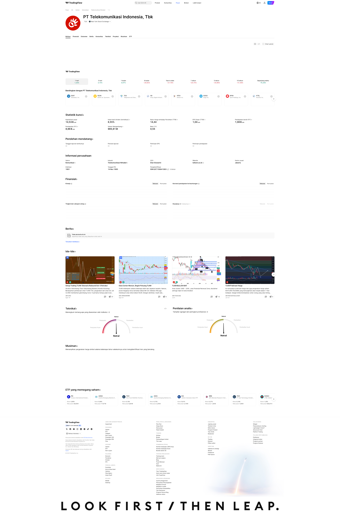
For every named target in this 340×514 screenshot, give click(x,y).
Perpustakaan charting (259, 426)
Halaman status (160, 494)
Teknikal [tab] (108, 36)
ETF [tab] (130, 36)
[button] (161, 3)
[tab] (155, 183)
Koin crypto (108, 435)
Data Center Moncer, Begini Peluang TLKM (135, 286)
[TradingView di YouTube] (74, 429)
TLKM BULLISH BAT (179, 286)
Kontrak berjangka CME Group (165, 446)
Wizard (210, 450)
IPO (106, 462)
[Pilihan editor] (67, 257)
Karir (157, 464)
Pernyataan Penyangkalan (163, 482)
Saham (107, 429)
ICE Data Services (87, 437)
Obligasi (107, 433)
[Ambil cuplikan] (255, 43)
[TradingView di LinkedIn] (81, 429)
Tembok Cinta (212, 426)
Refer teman (211, 428)
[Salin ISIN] (168, 169)
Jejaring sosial (212, 424)
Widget (255, 424)
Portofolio (108, 467)
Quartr (67, 450)
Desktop (107, 482)
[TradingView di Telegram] (84, 429)
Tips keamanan (160, 490)
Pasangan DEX (109, 439)
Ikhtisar (158, 435)
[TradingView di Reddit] (91, 429)
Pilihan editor (211, 443)
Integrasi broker (257, 439)
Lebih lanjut (197, 3)
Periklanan (256, 437)
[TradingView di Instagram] (77, 429)
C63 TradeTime (160, 475)
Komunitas (168, 3)
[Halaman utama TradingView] (74, 3)
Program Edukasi (258, 443)
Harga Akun (159, 426)
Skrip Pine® (108, 475)
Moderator (211, 433)
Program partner (258, 441)
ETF (106, 431)
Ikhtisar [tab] (68, 36)
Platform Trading (258, 432)
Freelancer (211, 452)
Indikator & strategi (213, 448)
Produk (157, 3)
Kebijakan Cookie (161, 486)
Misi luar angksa (160, 458)
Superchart (108, 424)
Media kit (159, 466)
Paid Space (211, 454)
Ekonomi (107, 456)
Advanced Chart (258, 430)
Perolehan (108, 458)
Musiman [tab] (124, 36)
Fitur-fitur (159, 424)
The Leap (159, 441)
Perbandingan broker (162, 439)
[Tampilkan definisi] (78, 119)
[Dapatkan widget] (258, 43)
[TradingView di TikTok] (88, 429)
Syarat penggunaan (162, 480)
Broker (186, 3)
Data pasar (159, 428)
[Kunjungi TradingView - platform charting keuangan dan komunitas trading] (73, 71)
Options (107, 471)
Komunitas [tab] (99, 36)
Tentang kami (160, 456)
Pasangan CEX (109, 437)
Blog (157, 460)
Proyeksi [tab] (116, 36)
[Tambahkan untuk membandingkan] (86, 96)
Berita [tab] (92, 36)
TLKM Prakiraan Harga (233, 286)
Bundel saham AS (161, 450)
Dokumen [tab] (84, 36)
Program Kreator (212, 430)
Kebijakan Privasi (161, 484)
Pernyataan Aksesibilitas (163, 488)
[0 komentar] (105, 296)
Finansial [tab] (76, 36)
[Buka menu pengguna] (264, 3)
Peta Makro (108, 473)
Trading (210, 439)
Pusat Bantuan (160, 462)
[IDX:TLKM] (67, 282)
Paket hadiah (160, 430)
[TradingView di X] (67, 429)
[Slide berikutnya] (274, 274)
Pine (106, 441)
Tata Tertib (211, 432)
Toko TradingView (161, 471)
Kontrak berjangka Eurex (163, 448)
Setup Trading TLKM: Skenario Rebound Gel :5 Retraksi (87, 286)
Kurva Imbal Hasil (110, 469)
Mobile (107, 480)
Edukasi (210, 441)
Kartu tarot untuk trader (163, 473)
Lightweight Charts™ (259, 428)
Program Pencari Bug (162, 492)
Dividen (107, 460)
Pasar (178, 3)
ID (260, 3)
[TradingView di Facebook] (70, 429)
